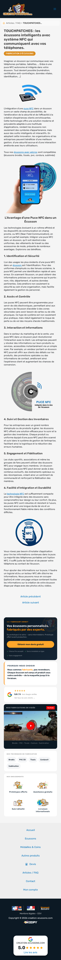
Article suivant (30, 602)
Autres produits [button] (30, 855)
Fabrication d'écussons (19, 53)
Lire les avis (30, 952)
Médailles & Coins (30, 847)
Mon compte (30, 889)
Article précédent (30, 596)
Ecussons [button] (30, 838)
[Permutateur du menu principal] (55, 9)
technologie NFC (15, 493)
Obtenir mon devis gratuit (30, 644)
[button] (30, 726)
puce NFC (28, 108)
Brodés (12, 760)
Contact (30, 881)
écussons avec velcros (25, 152)
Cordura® (44, 760)
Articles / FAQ (13, 23)
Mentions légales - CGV (30, 913)
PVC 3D (22, 760)
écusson (17, 265)
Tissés (33, 760)
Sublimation (14, 766)
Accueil (30, 830)
